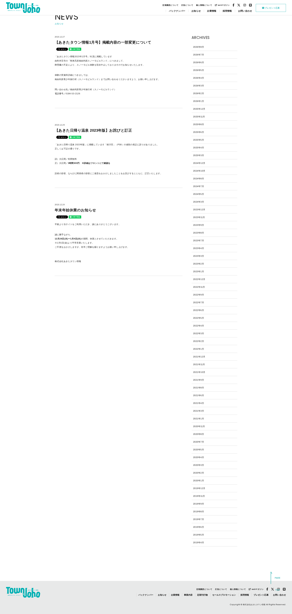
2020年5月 (198, 449)
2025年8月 (198, 124)
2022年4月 (198, 325)
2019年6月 (198, 527)
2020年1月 (198, 480)
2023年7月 (198, 240)
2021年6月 (198, 395)
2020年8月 (198, 434)
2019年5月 (198, 535)
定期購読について (170, 5)
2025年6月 (198, 132)
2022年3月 (198, 333)
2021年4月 (198, 403)
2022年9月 (198, 294)
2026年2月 (198, 93)
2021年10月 (199, 372)
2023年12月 (199, 209)
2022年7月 (198, 302)
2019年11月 (199, 496)
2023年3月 (198, 256)
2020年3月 (198, 465)
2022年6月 (198, 310)
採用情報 (227, 11)
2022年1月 (198, 349)
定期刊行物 (202, 595)
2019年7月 (198, 519)
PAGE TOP (277, 584)
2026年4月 (198, 78)
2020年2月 (198, 473)
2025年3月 (198, 155)
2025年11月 (199, 116)
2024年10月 (199, 171)
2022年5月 (198, 318)
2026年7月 (198, 54)
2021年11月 (199, 364)
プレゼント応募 (272, 8)
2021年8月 (198, 387)
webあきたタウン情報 (23, 7)
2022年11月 (199, 287)
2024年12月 (199, 163)
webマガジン (223, 5)
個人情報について (204, 5)
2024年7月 (198, 186)
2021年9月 (198, 380)
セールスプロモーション (224, 595)
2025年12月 (199, 109)
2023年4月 (198, 248)
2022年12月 (199, 279)
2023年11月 (199, 217)
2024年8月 (198, 178)
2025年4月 (198, 147)
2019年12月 (199, 488)
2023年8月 (198, 233)
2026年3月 (198, 85)
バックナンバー (177, 11)
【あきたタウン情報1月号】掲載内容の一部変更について (103, 42)
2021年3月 (198, 411)
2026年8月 (198, 47)
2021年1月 (198, 418)
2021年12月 (199, 356)
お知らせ (196, 11)
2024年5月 (198, 194)
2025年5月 (198, 140)
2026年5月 (198, 70)
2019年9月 (198, 504)
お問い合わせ (245, 11)
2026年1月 (198, 101)
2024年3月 (198, 202)
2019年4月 (198, 542)
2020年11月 (199, 426)
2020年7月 (198, 442)
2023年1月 (198, 271)
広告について (187, 5)
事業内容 (188, 595)
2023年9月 (198, 225)
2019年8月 (198, 511)
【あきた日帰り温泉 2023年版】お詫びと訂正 (93, 130)
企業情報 (211, 11)
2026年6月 (198, 62)
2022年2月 (198, 341)
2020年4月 (198, 457)
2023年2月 (198, 264)
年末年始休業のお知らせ (75, 210)
